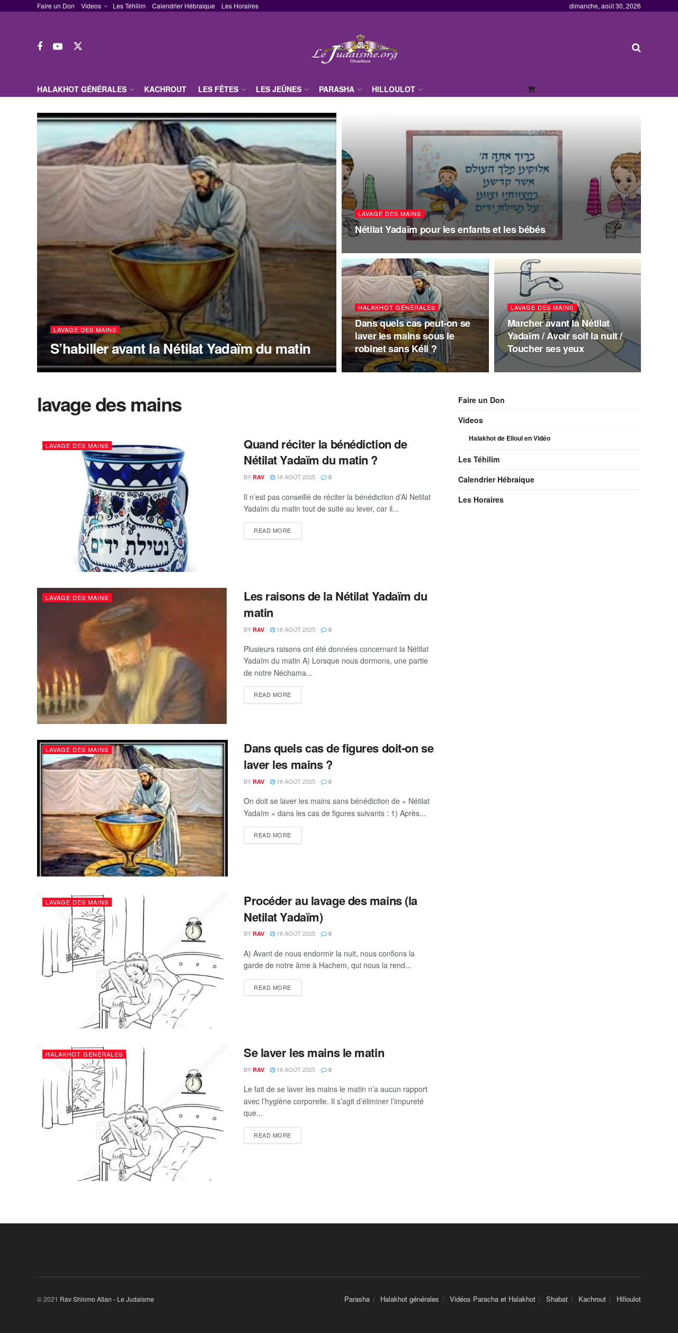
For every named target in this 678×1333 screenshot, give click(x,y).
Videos (91, 5)
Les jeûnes (278, 89)
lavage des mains (85, 330)
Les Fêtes (218, 89)
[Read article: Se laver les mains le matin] (132, 1112)
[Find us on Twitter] (78, 46)
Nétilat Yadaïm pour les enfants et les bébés (450, 229)
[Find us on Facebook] (39, 46)
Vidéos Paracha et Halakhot (493, 1299)
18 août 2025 (380, 250)
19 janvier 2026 (106, 368)
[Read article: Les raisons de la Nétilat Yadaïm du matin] (132, 656)
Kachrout (165, 89)
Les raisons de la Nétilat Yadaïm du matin (335, 604)
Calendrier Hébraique (183, 5)
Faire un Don (56, 5)
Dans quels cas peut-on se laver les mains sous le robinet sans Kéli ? (412, 336)
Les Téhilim (129, 5)
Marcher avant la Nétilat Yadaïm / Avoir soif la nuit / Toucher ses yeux (565, 336)
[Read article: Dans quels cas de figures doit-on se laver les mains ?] (132, 808)
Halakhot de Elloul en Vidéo (509, 438)
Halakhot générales (82, 89)
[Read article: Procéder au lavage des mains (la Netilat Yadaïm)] (132, 960)
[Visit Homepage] (357, 46)
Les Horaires (239, 5)
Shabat (557, 1299)
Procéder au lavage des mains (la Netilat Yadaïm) (330, 908)
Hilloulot (393, 89)
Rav (65, 369)
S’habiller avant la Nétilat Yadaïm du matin (180, 348)
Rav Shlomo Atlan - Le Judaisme (107, 1298)
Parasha (336, 89)
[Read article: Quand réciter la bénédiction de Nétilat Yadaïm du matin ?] (132, 504)
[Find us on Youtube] (58, 46)
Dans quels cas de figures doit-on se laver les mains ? (338, 756)
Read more (277, 529)
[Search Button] (636, 46)
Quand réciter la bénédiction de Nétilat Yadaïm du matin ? (325, 452)
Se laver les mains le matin (314, 1052)
